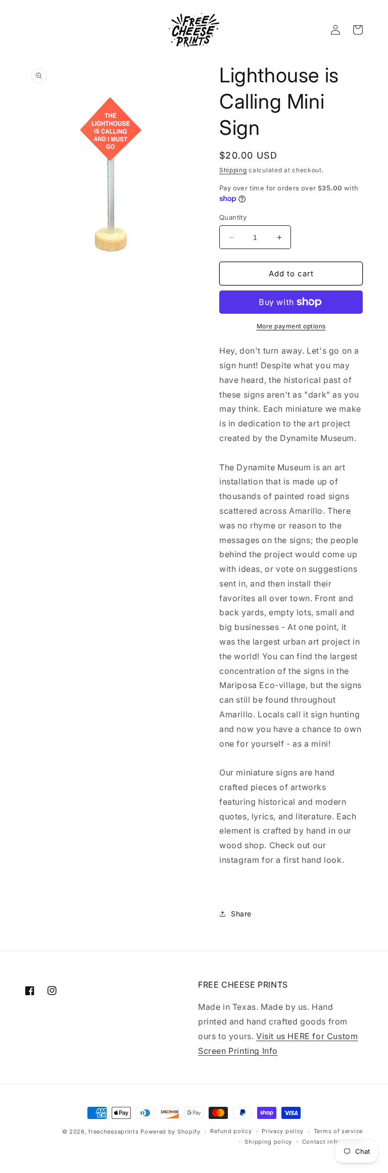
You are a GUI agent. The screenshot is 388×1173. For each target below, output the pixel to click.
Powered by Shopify (170, 1131)
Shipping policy (268, 1141)
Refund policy (231, 1131)
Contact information (332, 1141)
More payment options (291, 326)
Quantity (233, 217)
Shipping (233, 170)
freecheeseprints (113, 1131)
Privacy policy (283, 1131)
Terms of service (338, 1131)
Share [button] (241, 913)
